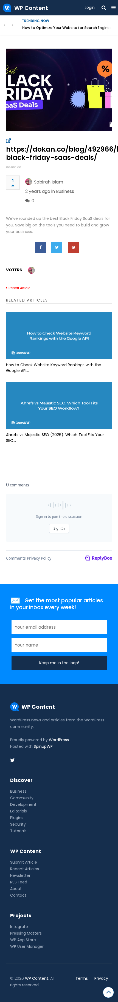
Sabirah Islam (48, 182)
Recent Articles (24, 869)
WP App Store (23, 940)
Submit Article (23, 862)
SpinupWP (43, 746)
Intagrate (19, 926)
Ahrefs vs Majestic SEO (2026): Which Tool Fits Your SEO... (55, 437)
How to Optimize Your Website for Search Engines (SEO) (70, 27)
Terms (81, 978)
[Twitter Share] (56, 247)
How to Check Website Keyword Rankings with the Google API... (53, 367)
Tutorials (18, 831)
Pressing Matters (26, 933)
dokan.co (13, 167)
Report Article (19, 288)
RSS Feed (18, 882)
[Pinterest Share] (73, 247)
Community (21, 798)
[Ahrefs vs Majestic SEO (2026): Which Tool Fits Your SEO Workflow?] (59, 405)
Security (18, 824)
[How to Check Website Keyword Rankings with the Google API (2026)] (59, 335)
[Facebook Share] (40, 247)
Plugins (16, 817)
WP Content (36, 978)
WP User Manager (27, 946)
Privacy (101, 978)
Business (65, 191)
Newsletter (20, 875)
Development (23, 804)
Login (90, 7)
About (16, 888)
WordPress (59, 740)
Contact (18, 895)
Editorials (18, 811)
